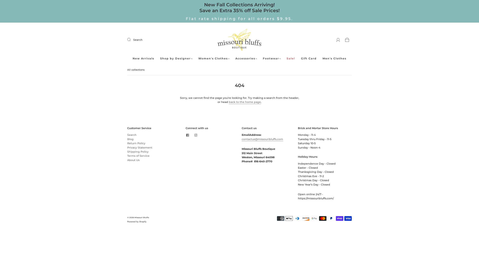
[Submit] (131, 39)
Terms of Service (138, 155)
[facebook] (187, 135)
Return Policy (136, 143)
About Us (133, 160)
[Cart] (347, 39)
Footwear (271, 58)
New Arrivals (143, 58)
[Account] (338, 39)
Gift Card (309, 58)
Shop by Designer (175, 58)
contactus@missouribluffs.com (262, 139)
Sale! (291, 58)
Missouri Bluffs (142, 217)
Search (138, 39)
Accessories (245, 58)
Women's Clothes (213, 58)
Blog (130, 139)
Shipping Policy (138, 151)
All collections (136, 69)
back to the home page (245, 102)
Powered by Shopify (137, 221)
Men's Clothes (334, 58)
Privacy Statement (139, 147)
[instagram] (196, 135)
